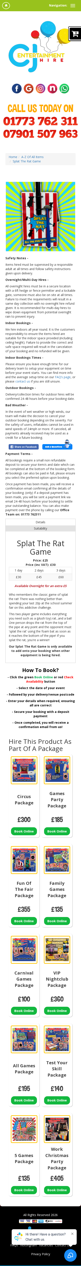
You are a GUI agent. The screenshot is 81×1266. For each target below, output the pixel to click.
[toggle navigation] (73, 5)
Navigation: (58, 5)
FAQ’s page (63, 377)
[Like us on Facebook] (17, 88)
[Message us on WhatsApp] (64, 88)
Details (40, 522)
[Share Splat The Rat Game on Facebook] (24, 446)
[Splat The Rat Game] (40, 216)
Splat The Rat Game (27, 161)
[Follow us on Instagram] (40, 88)
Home (13, 157)
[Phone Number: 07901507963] (40, 134)
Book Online (24, 831)
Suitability (40, 528)
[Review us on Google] (28, 88)
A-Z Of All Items (32, 157)
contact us (22, 381)
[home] (6, 5)
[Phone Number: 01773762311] (40, 121)
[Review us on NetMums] (52, 88)
